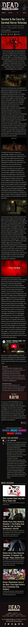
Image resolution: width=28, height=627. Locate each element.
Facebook (6, 430)
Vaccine (18, 34)
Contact (23, 616)
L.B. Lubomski (7, 30)
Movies (15, 613)
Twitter (15, 430)
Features (20, 614)
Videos (7, 614)
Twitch (19, 433)
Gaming (11, 34)
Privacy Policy (18, 621)
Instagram (22, 430)
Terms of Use (9, 621)
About (17, 616)
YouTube (11, 433)
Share (24, 423)
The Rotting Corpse (8, 616)
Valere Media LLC (11, 619)
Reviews (4, 34)
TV (19, 613)
